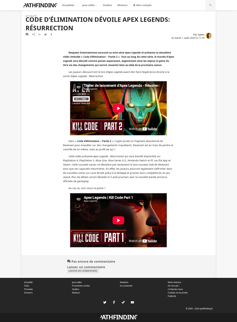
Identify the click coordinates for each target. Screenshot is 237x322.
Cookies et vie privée (178, 292)
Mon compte (143, 5)
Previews (28, 289)
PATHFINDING (40, 5)
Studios (107, 5)
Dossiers (28, 292)
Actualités (68, 5)
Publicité (172, 296)
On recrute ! (173, 285)
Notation (124, 282)
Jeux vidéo (88, 5)
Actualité (28, 282)
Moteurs (122, 5)
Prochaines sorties (81, 285)
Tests (26, 285)
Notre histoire (174, 282)
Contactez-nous (175, 289)
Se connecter (126, 285)
